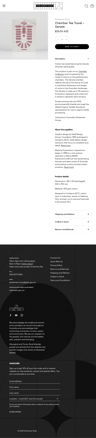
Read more (66, 145)
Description (60, 58)
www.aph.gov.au (16, 290)
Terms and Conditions (60, 280)
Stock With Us (56, 261)
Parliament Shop (62, 19)
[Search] (86, 6)
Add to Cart (72, 47)
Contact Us (55, 258)
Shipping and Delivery (64, 214)
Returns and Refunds (64, 229)
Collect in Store (62, 222)
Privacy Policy (56, 265)
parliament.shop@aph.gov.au (22, 282)
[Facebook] (10, 315)
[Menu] (4, 5)
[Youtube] (16, 315)
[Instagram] (22, 315)
